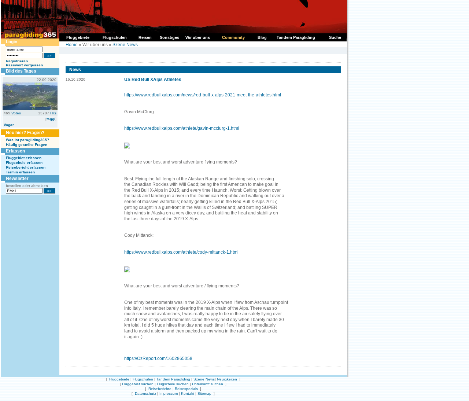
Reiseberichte (159, 389)
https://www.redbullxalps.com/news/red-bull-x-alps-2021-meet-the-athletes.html (202, 95)
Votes (16, 113)
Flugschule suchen (173, 384)
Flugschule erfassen (24, 163)
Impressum (168, 393)
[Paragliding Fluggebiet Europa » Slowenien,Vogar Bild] (30, 108)
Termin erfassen (20, 172)
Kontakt (187, 393)
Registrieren (17, 61)
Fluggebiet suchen (138, 384)
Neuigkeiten (227, 379)
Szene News (125, 44)
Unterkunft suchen (207, 384)
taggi (51, 119)
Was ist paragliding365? (27, 140)
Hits (53, 113)
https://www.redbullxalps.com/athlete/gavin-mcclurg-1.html (181, 128)
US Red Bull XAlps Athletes (152, 79)
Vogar (9, 125)
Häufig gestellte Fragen (26, 145)
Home (72, 44)
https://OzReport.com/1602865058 (158, 358)
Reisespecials (186, 389)
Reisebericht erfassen (25, 167)
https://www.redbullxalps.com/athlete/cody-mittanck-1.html (181, 252)
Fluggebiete (119, 379)
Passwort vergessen (24, 65)
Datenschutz (145, 393)
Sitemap (204, 393)
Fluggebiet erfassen (23, 158)
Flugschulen (143, 379)
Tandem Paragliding (173, 379)
